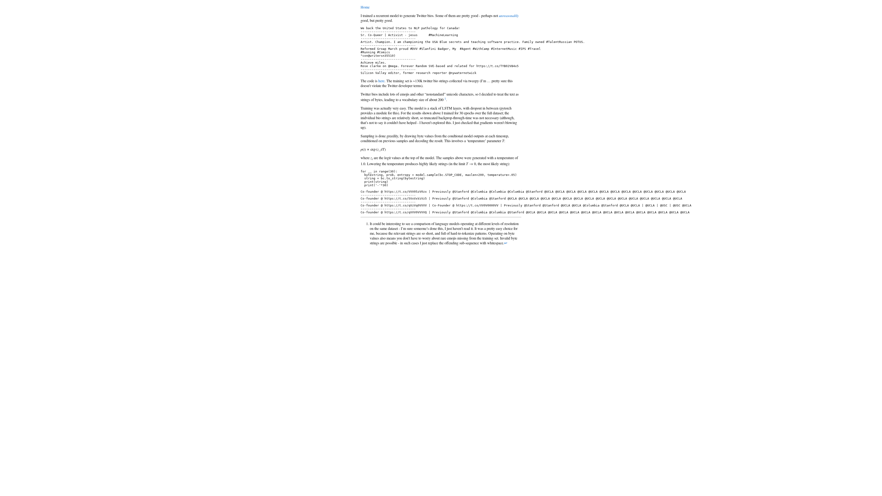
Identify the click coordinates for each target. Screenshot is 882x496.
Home (365, 7)
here (381, 80)
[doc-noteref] (445, 99)
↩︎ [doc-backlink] (505, 242)
